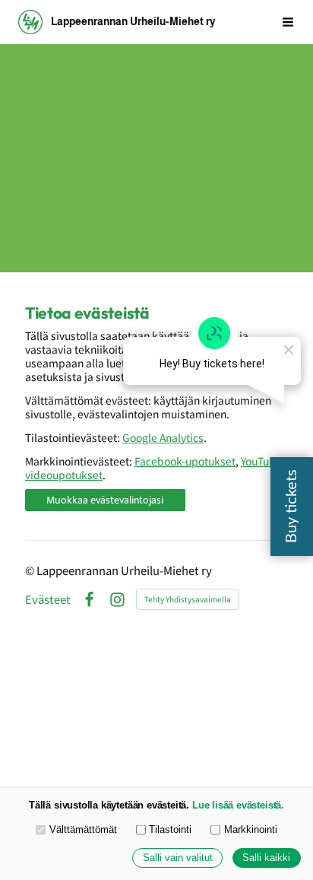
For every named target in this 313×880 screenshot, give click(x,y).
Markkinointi (250, 829)
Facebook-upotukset (185, 461)
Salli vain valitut (178, 858)
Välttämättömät (83, 829)
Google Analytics (163, 437)
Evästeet (48, 599)
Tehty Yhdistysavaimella (187, 599)
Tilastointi (170, 829)
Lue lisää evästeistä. (238, 805)
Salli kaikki (266, 858)
